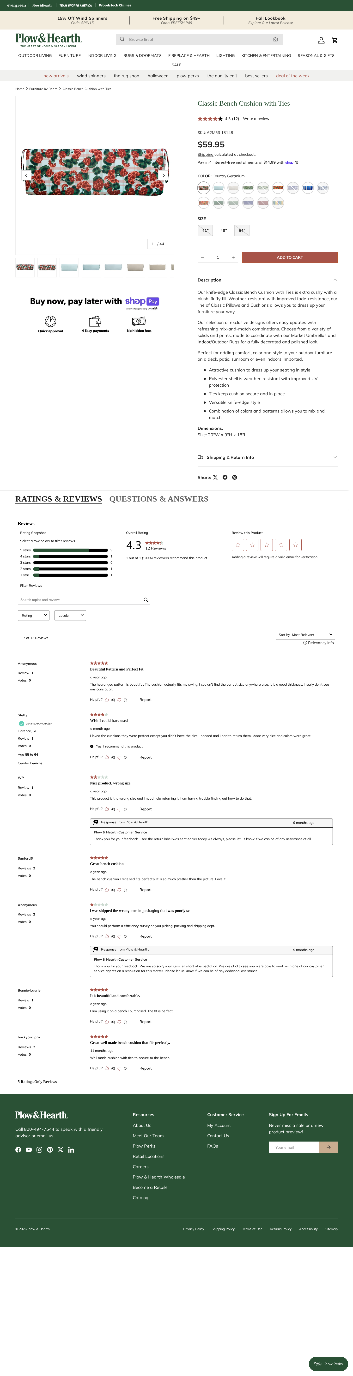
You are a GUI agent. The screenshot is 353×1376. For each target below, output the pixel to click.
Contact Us (218, 1135)
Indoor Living (102, 55)
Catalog (140, 1197)
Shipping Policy (223, 1229)
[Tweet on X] (215, 477)
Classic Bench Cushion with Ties (87, 88)
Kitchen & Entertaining (266, 55)
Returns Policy (281, 1229)
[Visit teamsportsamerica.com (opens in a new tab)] (76, 5)
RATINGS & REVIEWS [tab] (58, 498)
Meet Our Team (148, 1135)
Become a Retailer (151, 1187)
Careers (141, 1166)
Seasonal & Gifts (316, 55)
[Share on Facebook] (225, 477)
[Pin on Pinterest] (234, 477)
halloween (158, 75)
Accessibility (308, 1229)
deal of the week (293, 75)
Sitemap (331, 1229)
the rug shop (126, 75)
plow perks (188, 75)
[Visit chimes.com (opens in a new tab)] (115, 5)
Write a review (256, 118)
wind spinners (91, 75)
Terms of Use (252, 1229)
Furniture (70, 55)
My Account (219, 1125)
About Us (142, 1125)
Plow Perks (144, 1146)
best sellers (256, 75)
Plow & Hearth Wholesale (159, 1177)
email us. (45, 1135)
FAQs (212, 1146)
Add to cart (290, 257)
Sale (177, 65)
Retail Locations (148, 1156)
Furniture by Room (43, 88)
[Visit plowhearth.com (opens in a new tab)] (42, 5)
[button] (334, 40)
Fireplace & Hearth (189, 55)
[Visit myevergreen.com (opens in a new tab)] (16, 5)
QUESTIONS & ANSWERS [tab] (158, 498)
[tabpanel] (176, 800)
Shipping (205, 154)
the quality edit (222, 75)
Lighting (225, 55)
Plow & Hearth (39, 1229)
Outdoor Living (35, 55)
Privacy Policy (193, 1229)
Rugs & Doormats (142, 55)
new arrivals (56, 75)
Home (19, 88)
